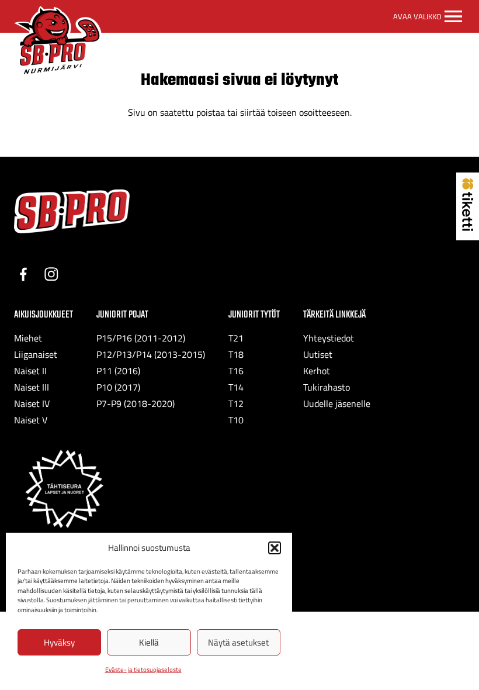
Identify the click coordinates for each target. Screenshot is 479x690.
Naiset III (31, 387)
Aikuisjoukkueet (43, 315)
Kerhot (316, 370)
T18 (236, 354)
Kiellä (149, 642)
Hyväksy (59, 642)
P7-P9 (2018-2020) (135, 403)
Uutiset (317, 354)
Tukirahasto (326, 387)
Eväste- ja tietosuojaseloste (143, 669)
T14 (236, 387)
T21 (236, 338)
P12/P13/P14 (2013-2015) (150, 354)
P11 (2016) (118, 370)
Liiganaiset (35, 354)
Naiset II (30, 370)
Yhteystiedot (328, 338)
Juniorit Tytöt (254, 315)
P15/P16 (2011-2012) (140, 338)
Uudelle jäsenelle (336, 403)
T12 (236, 403)
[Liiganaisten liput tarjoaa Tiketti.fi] (467, 227)
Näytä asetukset (238, 642)
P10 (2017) (118, 387)
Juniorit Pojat (122, 315)
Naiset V (30, 420)
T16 (236, 370)
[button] (274, 548)
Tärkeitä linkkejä (334, 315)
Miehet (28, 338)
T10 (236, 420)
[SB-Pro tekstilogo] (72, 211)
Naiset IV (32, 403)
